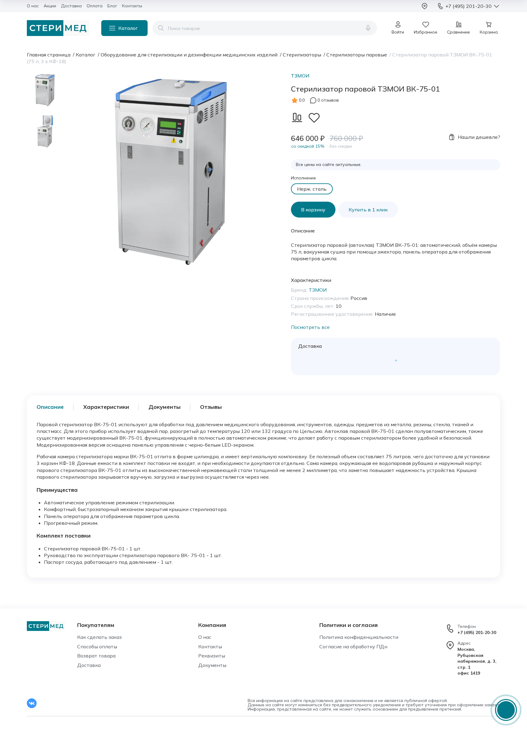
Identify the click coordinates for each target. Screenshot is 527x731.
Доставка (89, 665)
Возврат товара (96, 656)
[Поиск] (161, 28)
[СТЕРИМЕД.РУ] (58, 28)
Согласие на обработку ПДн (353, 646)
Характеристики (106, 406)
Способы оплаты (97, 646)
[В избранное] (314, 117)
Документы (165, 406)
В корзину (313, 210)
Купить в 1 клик (368, 210)
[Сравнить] (297, 117)
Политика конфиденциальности (358, 637)
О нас (204, 637)
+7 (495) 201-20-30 (476, 632)
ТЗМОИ (300, 76)
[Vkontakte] (32, 703)
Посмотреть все (310, 327)
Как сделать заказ (99, 637)
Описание (50, 406)
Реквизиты (211, 656)
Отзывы (211, 406)
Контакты (210, 646)
